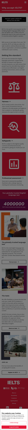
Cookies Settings (14, 422)
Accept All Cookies (14, 427)
